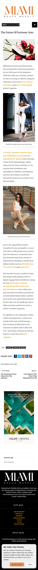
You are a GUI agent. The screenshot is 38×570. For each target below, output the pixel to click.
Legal (19, 522)
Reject (30, 564)
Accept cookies (17, 564)
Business (19, 514)
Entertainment (19, 518)
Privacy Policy (19, 524)
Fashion (9, 347)
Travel (19, 520)
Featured (15, 347)
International (19, 512)
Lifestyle (22, 347)
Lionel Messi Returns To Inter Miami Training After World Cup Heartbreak (19, 540)
